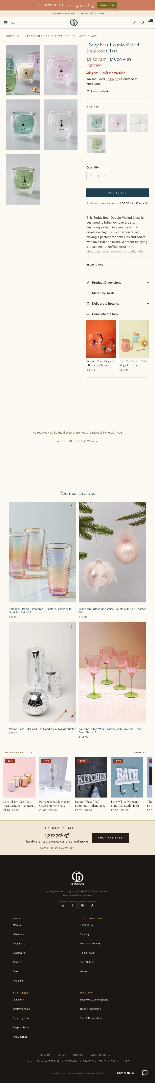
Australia (52, 1061)
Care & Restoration (91, 1018)
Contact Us (86, 924)
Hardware (18, 934)
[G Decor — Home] (74, 22)
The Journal (20, 1036)
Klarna (83, 971)
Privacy (45, 1055)
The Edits (18, 980)
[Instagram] (63, 905)
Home (10, 36)
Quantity (92, 167)
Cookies (79, 1055)
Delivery (84, 934)
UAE (126, 1061)
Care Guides (87, 962)
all (20, 36)
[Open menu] (6, 22)
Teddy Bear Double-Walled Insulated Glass (62, 36)
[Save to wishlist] (71, 506)
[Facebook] (72, 905)
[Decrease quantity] (90, 175)
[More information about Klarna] (146, 203)
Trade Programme (90, 1008)
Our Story (18, 999)
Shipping (112, 79)
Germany (71, 1061)
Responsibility (21, 1027)
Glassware (19, 952)
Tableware (19, 943)
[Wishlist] (142, 22)
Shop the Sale (110, 837)
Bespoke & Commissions (94, 999)
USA (37, 1061)
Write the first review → (77, 440)
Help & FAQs (87, 952)
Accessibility (100, 1055)
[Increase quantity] (106, 175)
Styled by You (21, 1018)
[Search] (13, 22)
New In (17, 924)
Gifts (15, 971)
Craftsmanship (21, 1008)
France (88, 1061)
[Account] (135, 22)
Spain (115, 1061)
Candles (17, 962)
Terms (62, 1055)
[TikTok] (92, 905)
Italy (102, 1061)
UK (27, 1061)
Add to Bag (117, 192)
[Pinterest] (82, 905)
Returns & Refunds (90, 943)
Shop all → (143, 753)
